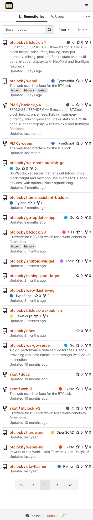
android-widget (40, 261)
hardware (34, 432)
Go (18, 168)
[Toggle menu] (86, 5)
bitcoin (15, 90)
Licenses (51, 516)
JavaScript (24, 316)
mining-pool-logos (43, 275)
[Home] (9, 5)
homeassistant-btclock (47, 197)
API (64, 516)
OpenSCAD (65, 432)
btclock (16, 42)
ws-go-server (38, 345)
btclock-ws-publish (44, 310)
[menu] (33, 516)
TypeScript (65, 81)
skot (14, 374)
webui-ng (35, 447)
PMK (14, 104)
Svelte (69, 389)
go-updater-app (41, 217)
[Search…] (49, 29)
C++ (71, 232)
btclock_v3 (36, 232)
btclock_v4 (36, 42)
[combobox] (64, 29)
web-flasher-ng (40, 290)
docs (30, 330)
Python (21, 203)
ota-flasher (36, 466)
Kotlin (70, 261)
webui (31, 80)
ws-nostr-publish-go (45, 162)
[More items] (89, 17)
